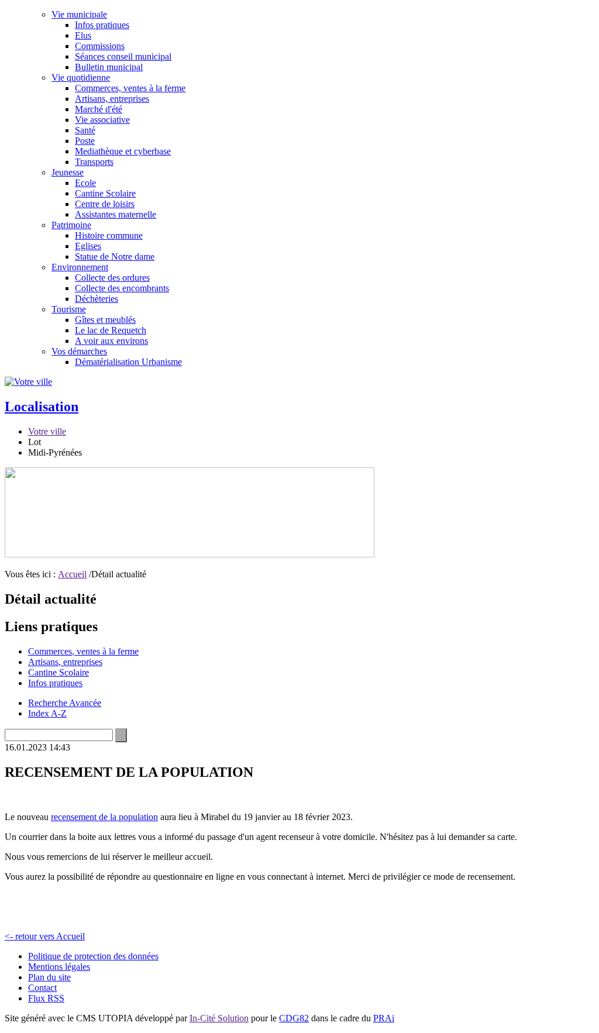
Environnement (79, 267)
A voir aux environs (111, 341)
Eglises (88, 246)
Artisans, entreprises (112, 99)
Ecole (85, 183)
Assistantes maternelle (115, 214)
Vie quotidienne (80, 77)
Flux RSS (46, 998)
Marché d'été (98, 109)
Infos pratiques (102, 25)
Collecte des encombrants (122, 288)
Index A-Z (47, 713)
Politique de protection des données (93, 956)
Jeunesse (67, 172)
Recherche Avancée (64, 703)
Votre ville (47, 431)
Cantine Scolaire (105, 193)
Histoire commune (109, 235)
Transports (94, 162)
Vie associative (102, 120)
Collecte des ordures (112, 278)
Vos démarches (79, 351)
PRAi (383, 1018)
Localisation (41, 406)
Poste (85, 141)
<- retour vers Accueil (45, 936)
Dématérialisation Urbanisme (128, 362)
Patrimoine (71, 225)
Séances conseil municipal (123, 56)
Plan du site (49, 977)
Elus (83, 35)
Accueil (72, 574)
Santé (85, 130)
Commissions (100, 46)
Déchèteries (96, 299)
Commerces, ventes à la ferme (130, 88)
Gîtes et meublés (105, 320)
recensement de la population (104, 817)
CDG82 (294, 1018)
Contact (42, 988)
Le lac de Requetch (110, 330)
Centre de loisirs (105, 204)
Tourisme (68, 309)
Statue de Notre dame (114, 256)
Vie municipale (79, 14)
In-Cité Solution (219, 1018)
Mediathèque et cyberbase (123, 151)
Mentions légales (59, 967)
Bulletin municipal (109, 67)
